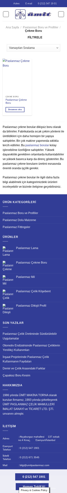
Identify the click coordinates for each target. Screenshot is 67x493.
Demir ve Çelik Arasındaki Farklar (24, 368)
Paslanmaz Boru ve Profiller (40, 27)
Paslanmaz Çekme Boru (16, 101)
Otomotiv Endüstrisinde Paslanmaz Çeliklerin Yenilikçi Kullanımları (31, 348)
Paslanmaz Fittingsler (16, 227)
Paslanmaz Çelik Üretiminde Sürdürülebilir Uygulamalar (30, 336)
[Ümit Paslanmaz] (33, 14)
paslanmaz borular (37, 145)
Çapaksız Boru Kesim (16, 375)
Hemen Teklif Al (33, 486)
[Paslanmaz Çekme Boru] (17, 76)
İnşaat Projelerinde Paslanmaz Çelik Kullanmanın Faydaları (26, 359)
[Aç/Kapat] (62, 213)
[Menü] (6, 14)
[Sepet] (61, 14)
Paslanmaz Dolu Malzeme (19, 220)
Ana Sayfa (12, 27)
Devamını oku (15, 109)
